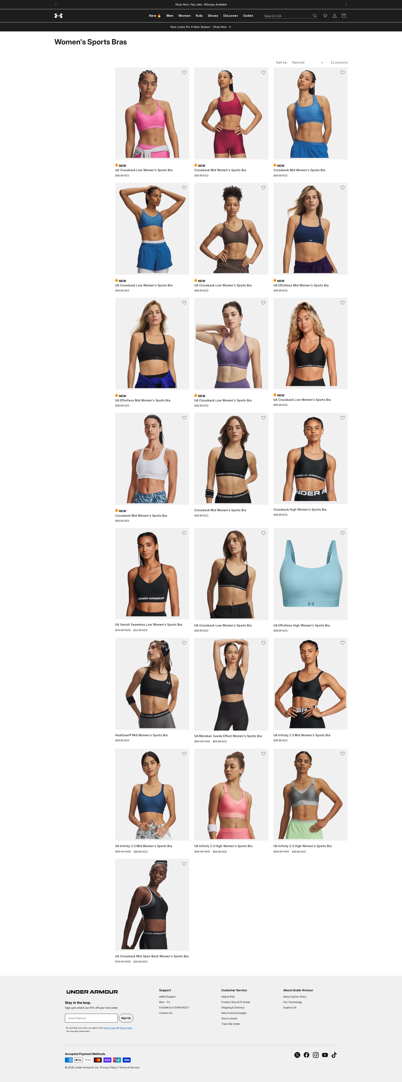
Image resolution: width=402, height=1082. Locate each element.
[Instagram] (316, 1055)
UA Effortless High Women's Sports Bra (301, 625)
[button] (343, 15)
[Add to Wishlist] (184, 72)
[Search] (314, 16)
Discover (230, 16)
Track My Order (230, 1023)
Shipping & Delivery (233, 1007)
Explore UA (289, 1007)
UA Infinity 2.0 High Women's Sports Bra (223, 846)
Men (170, 16)
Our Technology (292, 1002)
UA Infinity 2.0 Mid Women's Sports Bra (301, 735)
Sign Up (126, 1018)
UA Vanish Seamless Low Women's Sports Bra (148, 624)
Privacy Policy (126, 1028)
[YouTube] (325, 1055)
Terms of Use (109, 1028)
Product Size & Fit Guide (235, 1002)
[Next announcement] (346, 5)
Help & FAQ (227, 996)
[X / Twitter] (297, 1055)
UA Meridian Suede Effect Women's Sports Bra (228, 736)
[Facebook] (306, 1055)
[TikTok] (334, 1055)
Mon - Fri (164, 1002)
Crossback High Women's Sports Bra (300, 509)
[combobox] (290, 14)
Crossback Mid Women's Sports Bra (220, 170)
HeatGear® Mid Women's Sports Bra (141, 735)
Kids (199, 16)
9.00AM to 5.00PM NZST (174, 1007)
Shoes (213, 16)
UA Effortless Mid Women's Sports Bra (301, 285)
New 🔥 (155, 16)
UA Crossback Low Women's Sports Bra (144, 170)
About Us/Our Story (294, 996)
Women (184, 16)
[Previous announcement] (56, 5)
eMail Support (167, 996)
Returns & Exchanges (233, 1013)
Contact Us (165, 1013)
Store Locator (229, 1018)
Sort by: (281, 62)
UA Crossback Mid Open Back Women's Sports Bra (152, 956)
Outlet (248, 16)
